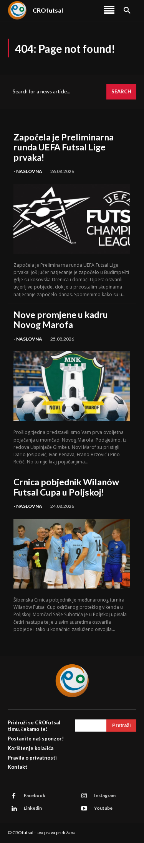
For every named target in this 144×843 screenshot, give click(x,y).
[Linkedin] (14, 808)
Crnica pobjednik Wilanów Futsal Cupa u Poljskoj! (66, 486)
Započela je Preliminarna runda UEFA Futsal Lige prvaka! (63, 147)
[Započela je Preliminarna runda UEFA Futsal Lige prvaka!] (71, 218)
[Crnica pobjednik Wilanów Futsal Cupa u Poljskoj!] (71, 554)
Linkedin (33, 808)
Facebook (34, 795)
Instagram (105, 795)
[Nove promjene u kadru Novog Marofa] (71, 386)
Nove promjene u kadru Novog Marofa (60, 319)
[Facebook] (14, 796)
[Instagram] (84, 796)
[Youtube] (84, 808)
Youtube (103, 808)
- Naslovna (27, 171)
